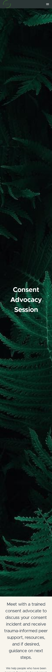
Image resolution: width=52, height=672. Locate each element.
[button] (47, 4)
